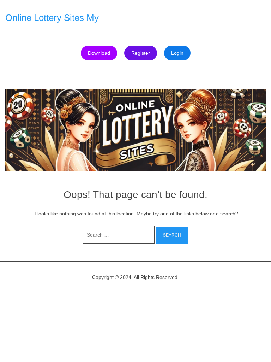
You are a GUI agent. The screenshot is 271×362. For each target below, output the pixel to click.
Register (140, 53)
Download (99, 53)
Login (177, 53)
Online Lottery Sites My (52, 17)
